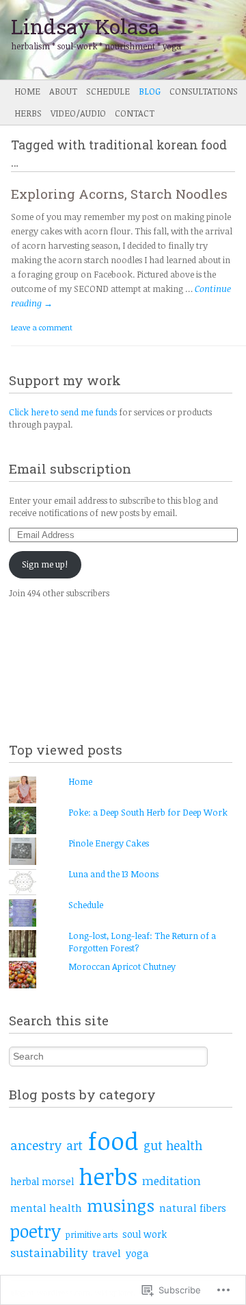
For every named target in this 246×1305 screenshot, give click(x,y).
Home (27, 91)
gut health (173, 1145)
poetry (35, 1231)
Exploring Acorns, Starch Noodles (119, 193)
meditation (171, 1180)
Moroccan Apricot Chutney (122, 966)
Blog (150, 91)
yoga (137, 1253)
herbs (108, 1176)
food (113, 1140)
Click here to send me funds (63, 412)
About (63, 91)
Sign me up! (45, 564)
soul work (144, 1234)
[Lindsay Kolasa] (98, 40)
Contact (134, 113)
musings (120, 1205)
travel (106, 1253)
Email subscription (70, 468)
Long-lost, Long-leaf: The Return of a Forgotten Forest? (142, 941)
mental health (46, 1208)
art (74, 1145)
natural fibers (192, 1208)
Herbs (28, 113)
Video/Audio (78, 113)
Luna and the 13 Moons (113, 874)
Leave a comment (41, 327)
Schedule (108, 91)
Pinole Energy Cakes (108, 843)
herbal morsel (42, 1181)
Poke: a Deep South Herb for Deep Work (148, 812)
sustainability (48, 1252)
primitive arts (92, 1234)
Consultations (203, 91)
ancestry (36, 1145)
